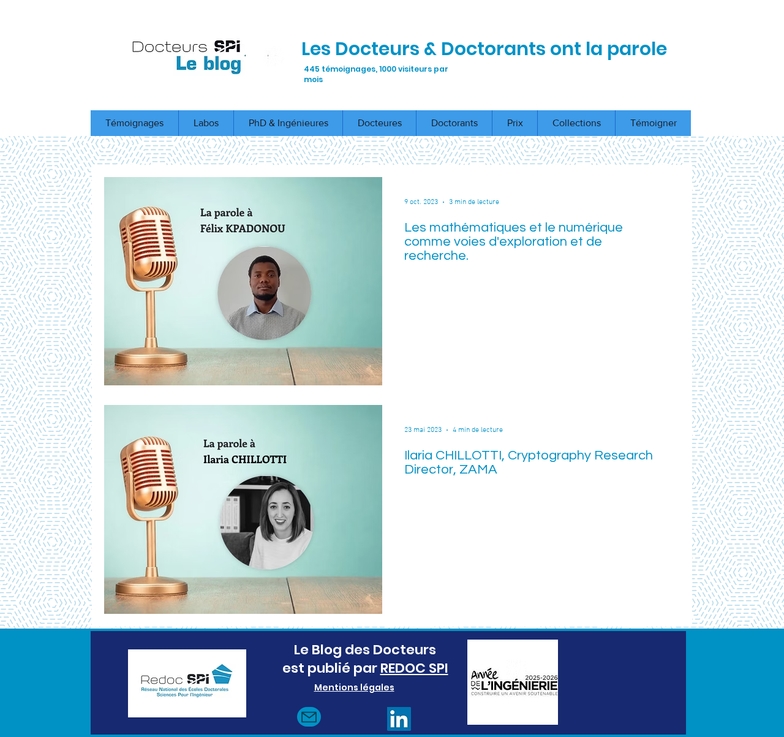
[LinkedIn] (399, 719)
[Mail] (309, 717)
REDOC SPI (414, 668)
